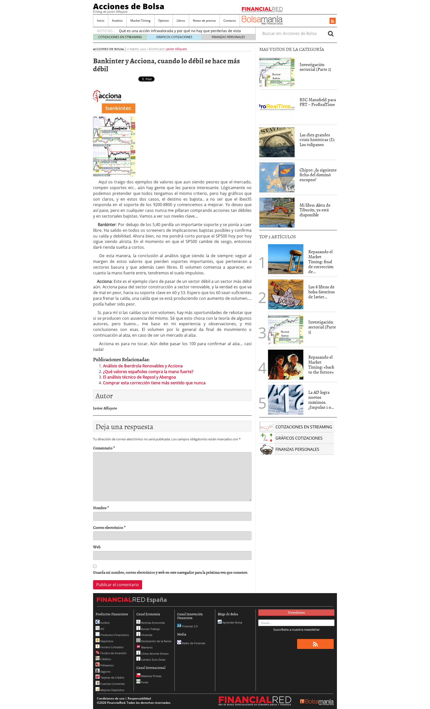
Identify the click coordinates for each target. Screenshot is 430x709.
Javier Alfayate (176, 49)
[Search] (330, 33)
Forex (144, 682)
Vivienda (146, 635)
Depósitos (106, 641)
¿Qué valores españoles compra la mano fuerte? (148, 371)
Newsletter (296, 612)
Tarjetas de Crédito (112, 677)
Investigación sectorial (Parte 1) (315, 67)
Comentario (104, 448)
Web (97, 547)
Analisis (117, 20)
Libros (181, 20)
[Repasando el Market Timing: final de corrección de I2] (285, 259)
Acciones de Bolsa (128, 6)
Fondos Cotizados (111, 647)
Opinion (163, 20)
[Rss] (332, 21)
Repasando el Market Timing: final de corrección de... (320, 261)
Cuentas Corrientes (112, 684)
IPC (102, 629)
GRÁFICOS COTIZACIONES (174, 37)
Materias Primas (150, 676)
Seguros (105, 671)
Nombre (101, 508)
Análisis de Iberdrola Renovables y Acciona (143, 366)
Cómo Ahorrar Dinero (154, 653)
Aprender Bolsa (232, 622)
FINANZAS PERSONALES (228, 37)
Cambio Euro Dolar (152, 659)
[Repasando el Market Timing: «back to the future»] (285, 365)
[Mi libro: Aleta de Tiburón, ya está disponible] (277, 213)
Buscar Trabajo (150, 629)
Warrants (146, 647)
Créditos (105, 659)
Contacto (229, 20)
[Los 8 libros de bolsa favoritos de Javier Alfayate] (285, 294)
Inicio (100, 20)
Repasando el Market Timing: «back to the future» (321, 364)
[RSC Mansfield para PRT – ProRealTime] (277, 107)
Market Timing (140, 20)
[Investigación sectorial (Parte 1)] (277, 71)
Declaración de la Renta (155, 641)
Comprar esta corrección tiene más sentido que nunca (154, 383)
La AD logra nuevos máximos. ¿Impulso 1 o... (321, 399)
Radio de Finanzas (193, 643)
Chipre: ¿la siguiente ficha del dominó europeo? (318, 174)
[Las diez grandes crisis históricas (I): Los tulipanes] (277, 142)
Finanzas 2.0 (189, 626)
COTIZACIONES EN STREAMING (120, 37)
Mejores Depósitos (112, 690)
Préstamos (107, 665)
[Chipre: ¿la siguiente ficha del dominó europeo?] (277, 177)
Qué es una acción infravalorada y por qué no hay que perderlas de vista (180, 30)
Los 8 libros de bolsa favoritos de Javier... (321, 291)
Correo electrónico (109, 527)
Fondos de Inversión (113, 653)
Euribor (105, 623)
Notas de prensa (204, 20)
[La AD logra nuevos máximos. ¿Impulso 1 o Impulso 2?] (285, 400)
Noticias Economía (152, 623)
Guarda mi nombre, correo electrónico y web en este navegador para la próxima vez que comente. (170, 572)
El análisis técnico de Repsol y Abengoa (139, 377)
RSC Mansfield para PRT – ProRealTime (318, 102)
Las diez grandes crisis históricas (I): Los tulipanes (317, 139)
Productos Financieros (114, 635)
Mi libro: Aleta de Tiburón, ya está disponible (315, 210)
